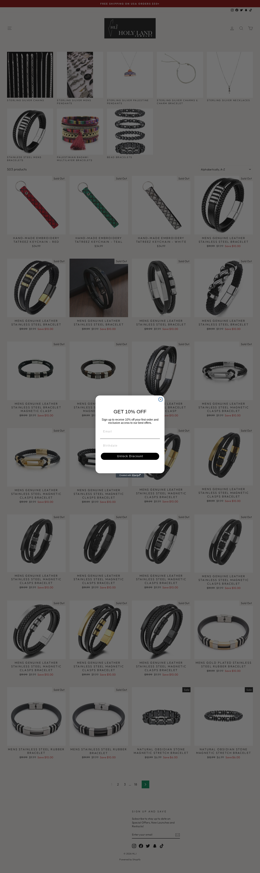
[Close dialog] (160, 399)
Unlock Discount (130, 456)
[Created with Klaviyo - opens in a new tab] (130, 475)
